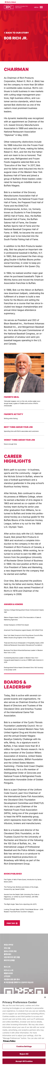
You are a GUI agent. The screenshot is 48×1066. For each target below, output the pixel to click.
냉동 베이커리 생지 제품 (12, 957)
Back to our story (17, 32)
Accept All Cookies (24, 1061)
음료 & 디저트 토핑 (10, 951)
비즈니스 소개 (8, 970)
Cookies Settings (24, 1046)
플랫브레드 (7, 954)
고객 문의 (7, 976)
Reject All (24, 1054)
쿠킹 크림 (7, 948)
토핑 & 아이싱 (8, 945)
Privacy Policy (9, 1041)
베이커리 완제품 (9, 960)
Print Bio (11, 923)
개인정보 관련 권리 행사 (12, 979)
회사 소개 (7, 967)
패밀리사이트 (8, 973)
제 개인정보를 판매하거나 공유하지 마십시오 (18, 982)
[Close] (45, 997)
